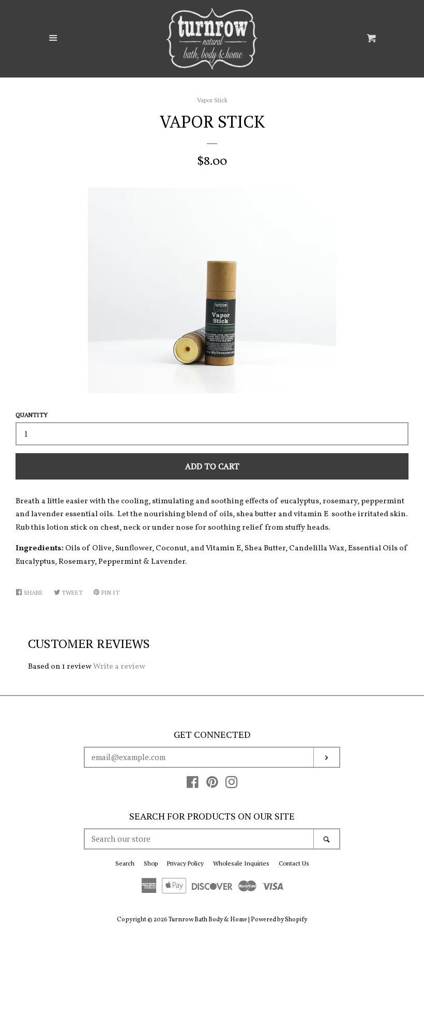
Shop (151, 863)
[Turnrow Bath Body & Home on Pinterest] (212, 785)
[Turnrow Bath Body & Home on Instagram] (231, 785)
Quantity (32, 415)
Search (124, 863)
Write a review (119, 666)
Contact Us (294, 863)
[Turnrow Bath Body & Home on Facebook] (192, 785)
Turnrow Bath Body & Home (208, 920)
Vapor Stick (212, 100)
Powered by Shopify (279, 920)
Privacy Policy (185, 863)
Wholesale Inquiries (241, 863)
